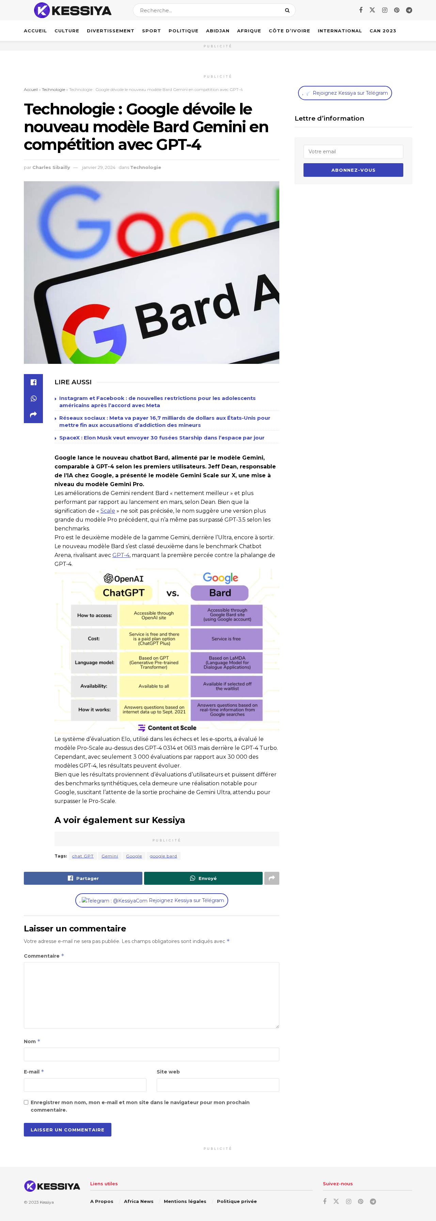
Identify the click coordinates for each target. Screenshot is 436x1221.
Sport (151, 30)
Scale (107, 511)
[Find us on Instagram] (384, 10)
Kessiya (47, 1202)
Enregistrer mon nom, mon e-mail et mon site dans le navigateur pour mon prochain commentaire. (140, 1106)
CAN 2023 (383, 30)
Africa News (139, 1201)
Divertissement (111, 30)
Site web (168, 1072)
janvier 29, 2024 (98, 167)
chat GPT (83, 856)
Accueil (35, 30)
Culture (66, 30)
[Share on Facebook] (33, 382)
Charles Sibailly (51, 167)
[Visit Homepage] (72, 10)
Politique (184, 30)
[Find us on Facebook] (360, 10)
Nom (32, 1041)
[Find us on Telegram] (409, 10)
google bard (163, 856)
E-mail (34, 1071)
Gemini (110, 856)
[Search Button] (289, 10)
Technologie (53, 89)
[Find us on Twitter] (372, 10)
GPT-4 (120, 555)
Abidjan (218, 30)
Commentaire (44, 956)
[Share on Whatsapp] (33, 398)
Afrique (249, 30)
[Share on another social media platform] (33, 415)
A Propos (101, 1201)
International (340, 30)
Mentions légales (185, 1201)
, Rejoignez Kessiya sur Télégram (151, 900)
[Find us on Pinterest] (396, 10)
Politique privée (237, 1201)
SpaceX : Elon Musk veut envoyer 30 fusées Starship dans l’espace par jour (162, 437)
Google (134, 856)
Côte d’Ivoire (289, 30)
